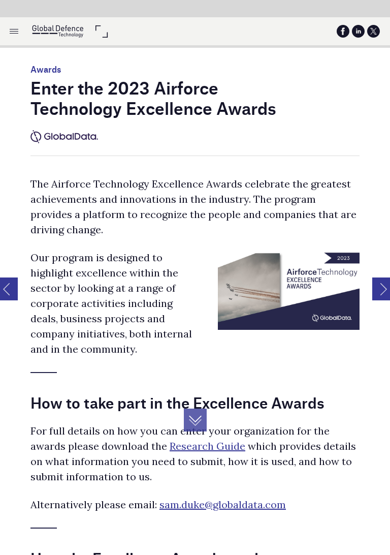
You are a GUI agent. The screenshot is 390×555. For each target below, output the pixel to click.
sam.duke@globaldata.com (222, 504)
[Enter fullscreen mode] (101, 31)
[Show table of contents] (14, 31)
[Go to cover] (57, 31)
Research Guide (207, 446)
